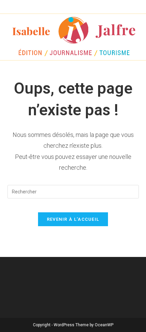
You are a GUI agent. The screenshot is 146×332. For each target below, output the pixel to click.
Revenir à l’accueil (73, 219)
